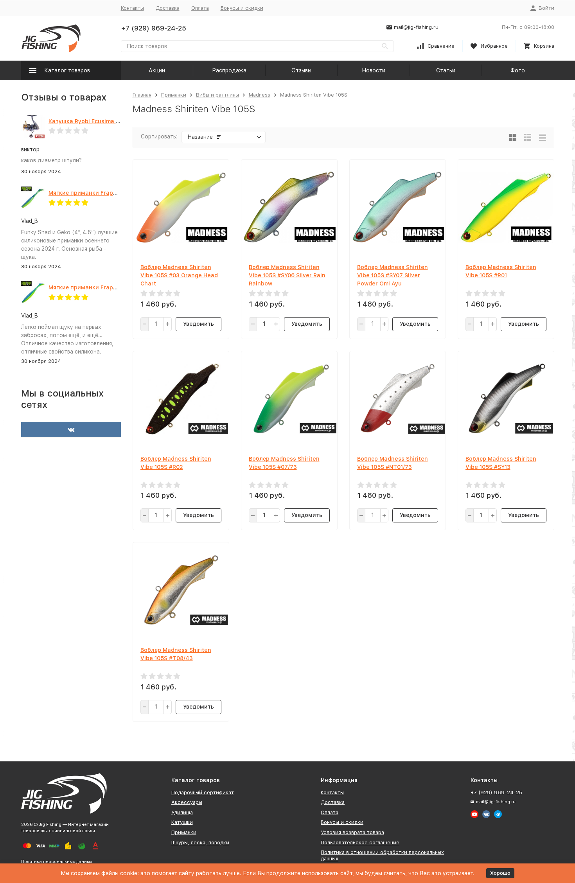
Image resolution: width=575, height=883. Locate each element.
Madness (259, 95)
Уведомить (198, 324)
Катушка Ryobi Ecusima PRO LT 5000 (100, 121)
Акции (157, 70)
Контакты (132, 8)
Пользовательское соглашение (360, 842)
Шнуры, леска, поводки (200, 842)
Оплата (200, 8)
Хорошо (500, 873)
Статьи (445, 70)
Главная (142, 95)
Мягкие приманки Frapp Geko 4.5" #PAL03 (108, 287)
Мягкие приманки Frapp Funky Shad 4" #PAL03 (114, 193)
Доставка (168, 8)
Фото (517, 70)
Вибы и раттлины (217, 95)
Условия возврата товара (352, 832)
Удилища (182, 812)
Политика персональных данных (56, 861)
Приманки (173, 95)
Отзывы (301, 70)
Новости (373, 70)
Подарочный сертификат (202, 792)
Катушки (182, 822)
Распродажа (229, 70)
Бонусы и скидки (242, 8)
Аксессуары (186, 802)
